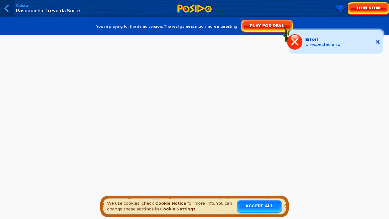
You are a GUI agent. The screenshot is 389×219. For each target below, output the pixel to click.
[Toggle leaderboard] (194, 14)
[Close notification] (377, 42)
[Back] (7, 8)
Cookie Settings (177, 209)
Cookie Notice (170, 203)
